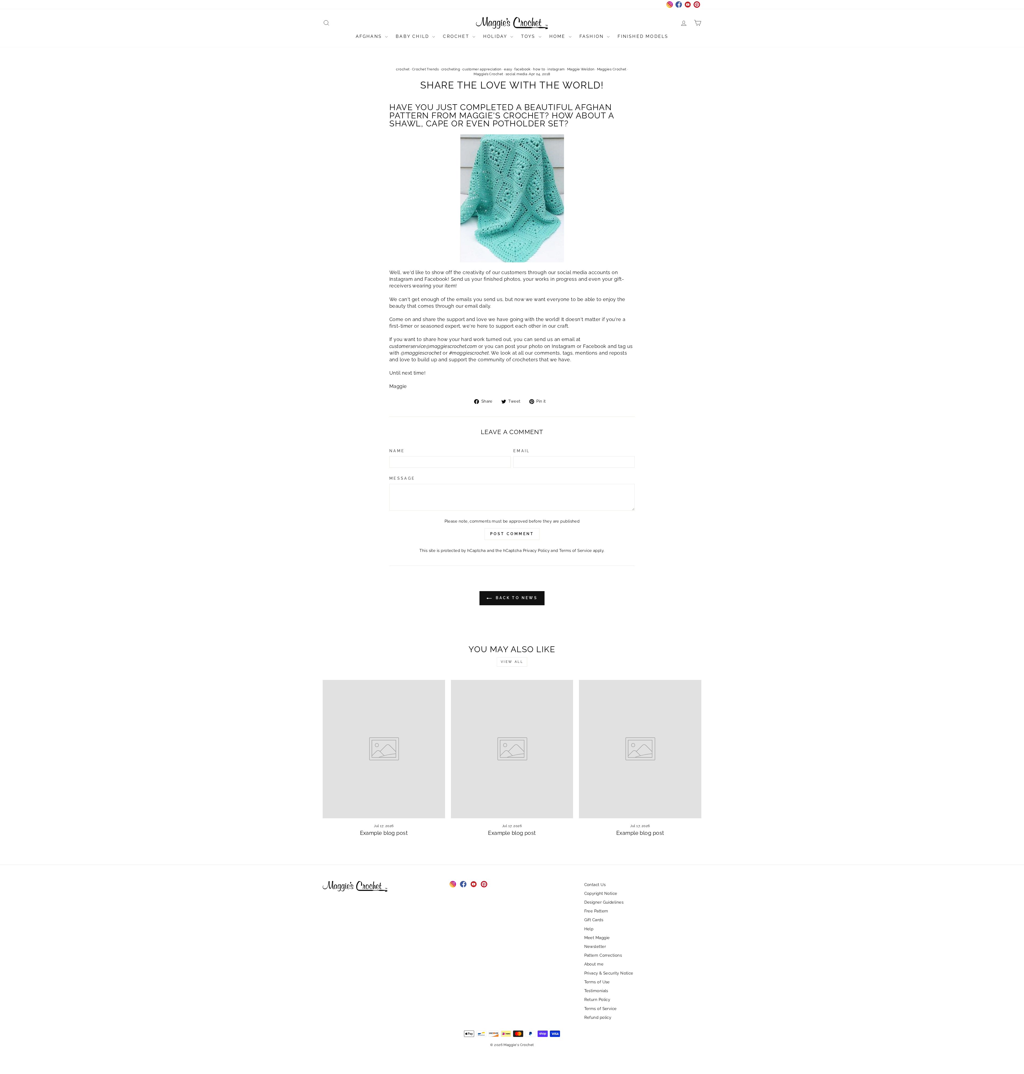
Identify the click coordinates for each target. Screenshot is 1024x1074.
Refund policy (597, 1017)
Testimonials (596, 990)
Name (397, 450)
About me (594, 964)
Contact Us (595, 884)
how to (539, 69)
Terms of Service (575, 550)
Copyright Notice (600, 893)
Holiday (496, 36)
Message (402, 478)
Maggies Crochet (611, 69)
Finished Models (643, 36)
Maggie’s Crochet (488, 74)
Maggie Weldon (581, 69)
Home (558, 36)
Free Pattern (596, 911)
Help (589, 929)
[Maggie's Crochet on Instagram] (453, 884)
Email (521, 450)
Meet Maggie (597, 937)
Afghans (370, 36)
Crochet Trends (425, 69)
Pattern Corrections (603, 955)
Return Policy (597, 999)
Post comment (512, 534)
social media (516, 74)
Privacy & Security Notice (608, 973)
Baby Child (413, 36)
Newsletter (595, 946)
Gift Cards (593, 919)
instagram (556, 69)
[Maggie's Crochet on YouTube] (473, 884)
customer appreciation (481, 69)
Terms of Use (597, 982)
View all (512, 662)
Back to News (516, 598)
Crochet (457, 36)
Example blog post (384, 833)
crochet (402, 69)
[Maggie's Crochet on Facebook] (463, 884)
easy (508, 69)
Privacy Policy (536, 550)
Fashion (592, 36)
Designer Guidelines (604, 902)
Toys (529, 36)
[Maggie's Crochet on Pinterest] (484, 884)
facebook (522, 69)
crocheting (450, 69)
